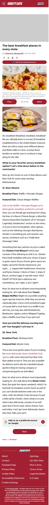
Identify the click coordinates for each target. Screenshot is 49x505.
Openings (34, 456)
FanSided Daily (9, 465)
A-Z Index (34, 478)
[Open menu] (3, 3)
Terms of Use (36, 469)
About (5, 456)
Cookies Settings (10, 482)
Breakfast (13, 439)
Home (4, 439)
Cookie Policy (8, 473)
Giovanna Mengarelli (14, 53)
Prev (9, 102)
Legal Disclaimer (37, 473)
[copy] (17, 57)
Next (39, 102)
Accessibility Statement (13, 478)
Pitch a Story (36, 465)
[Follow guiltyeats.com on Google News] (43, 422)
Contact (5, 460)
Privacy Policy (8, 469)
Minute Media (14, 488)
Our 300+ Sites (37, 460)
